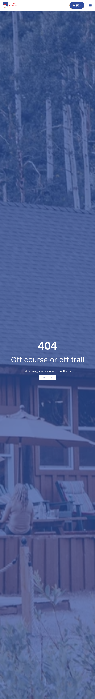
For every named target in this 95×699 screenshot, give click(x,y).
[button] (90, 5)
